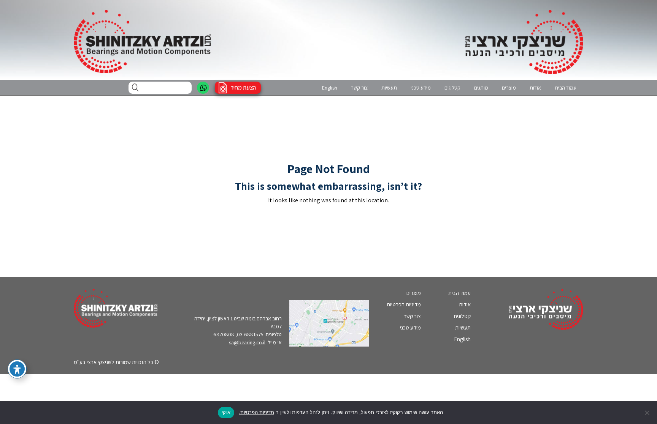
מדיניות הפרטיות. (256, 412)
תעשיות (389, 87)
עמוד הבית (565, 87)
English (329, 87)
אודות (535, 87)
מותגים (481, 87)
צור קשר (359, 87)
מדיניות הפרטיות (404, 304)
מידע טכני (421, 87)
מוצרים (509, 87)
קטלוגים (452, 87)
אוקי (226, 412)
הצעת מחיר (243, 87)
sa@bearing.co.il (247, 342)
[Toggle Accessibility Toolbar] (17, 369)
